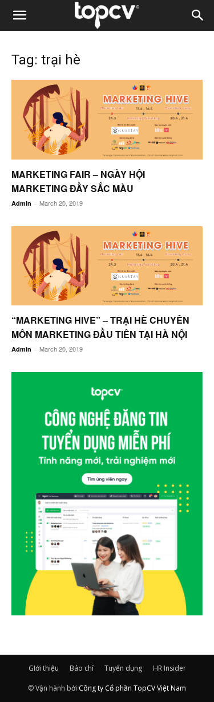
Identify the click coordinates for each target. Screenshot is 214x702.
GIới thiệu (44, 668)
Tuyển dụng (123, 668)
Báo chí (82, 668)
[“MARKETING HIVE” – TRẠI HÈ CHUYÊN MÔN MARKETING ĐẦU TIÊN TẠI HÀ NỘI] (107, 266)
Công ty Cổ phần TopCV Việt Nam (132, 688)
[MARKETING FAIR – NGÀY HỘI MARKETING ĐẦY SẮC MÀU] (107, 120)
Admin (21, 203)
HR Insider (169, 668)
